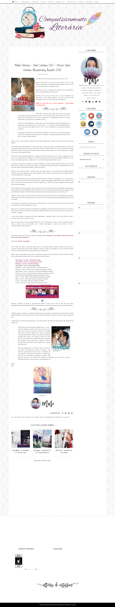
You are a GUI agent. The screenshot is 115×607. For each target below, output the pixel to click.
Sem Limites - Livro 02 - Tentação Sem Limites (29, 262)
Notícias (81, 2)
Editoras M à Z (71, 2)
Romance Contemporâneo (47, 417)
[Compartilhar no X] (65, 413)
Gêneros (43, 2)
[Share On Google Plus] (72, 413)
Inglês (96, 2)
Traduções (89, 2)
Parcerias (51, 2)
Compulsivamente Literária (50, 604)
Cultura (64, 235)
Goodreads (26, 241)
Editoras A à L (60, 2)
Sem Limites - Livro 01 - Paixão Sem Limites (28, 260)
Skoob (20, 241)
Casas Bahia (57, 235)
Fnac (71, 235)
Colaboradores (25, 2)
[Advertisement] (41, 53)
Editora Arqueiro (25, 417)
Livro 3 (32, 417)
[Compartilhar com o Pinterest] (69, 413)
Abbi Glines (17, 417)
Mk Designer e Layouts (70, 604)
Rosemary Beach (58, 417)
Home (16, 2)
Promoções (35, 2)
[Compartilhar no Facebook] (62, 413)
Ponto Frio (14, 237)
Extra (68, 235)
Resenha (37, 417)
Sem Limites (66, 417)
